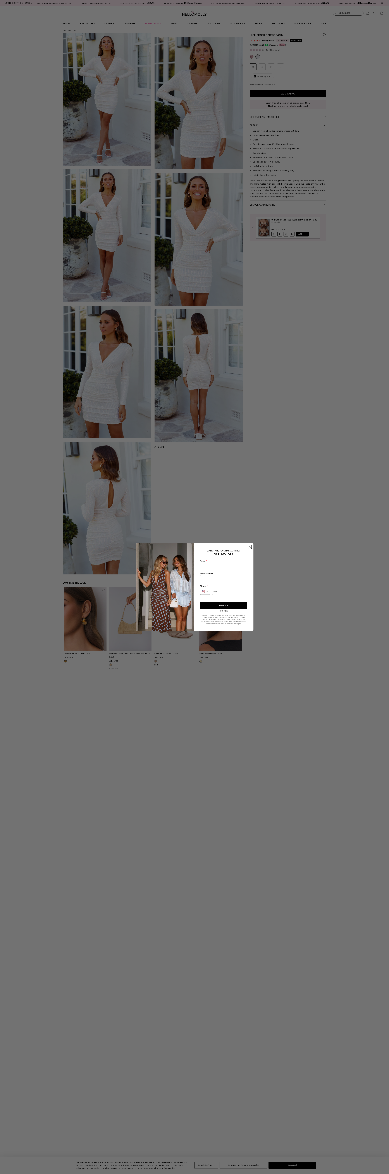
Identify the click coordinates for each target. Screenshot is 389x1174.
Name (203, 561)
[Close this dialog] (250, 547)
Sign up (223, 605)
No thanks (223, 611)
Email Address (207, 573)
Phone (204, 586)
